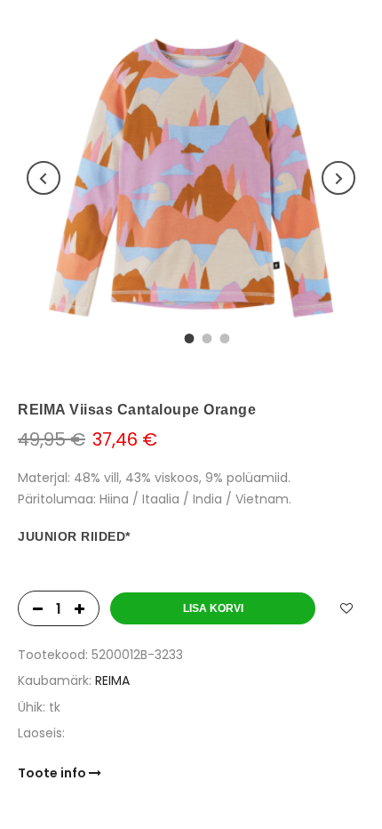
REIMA (112, 680)
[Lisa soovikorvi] (346, 608)
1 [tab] (186, 336)
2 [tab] (204, 336)
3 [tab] (222, 336)
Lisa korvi (213, 608)
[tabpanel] (191, 178)
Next (338, 178)
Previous (43, 178)
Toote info (53, 773)
